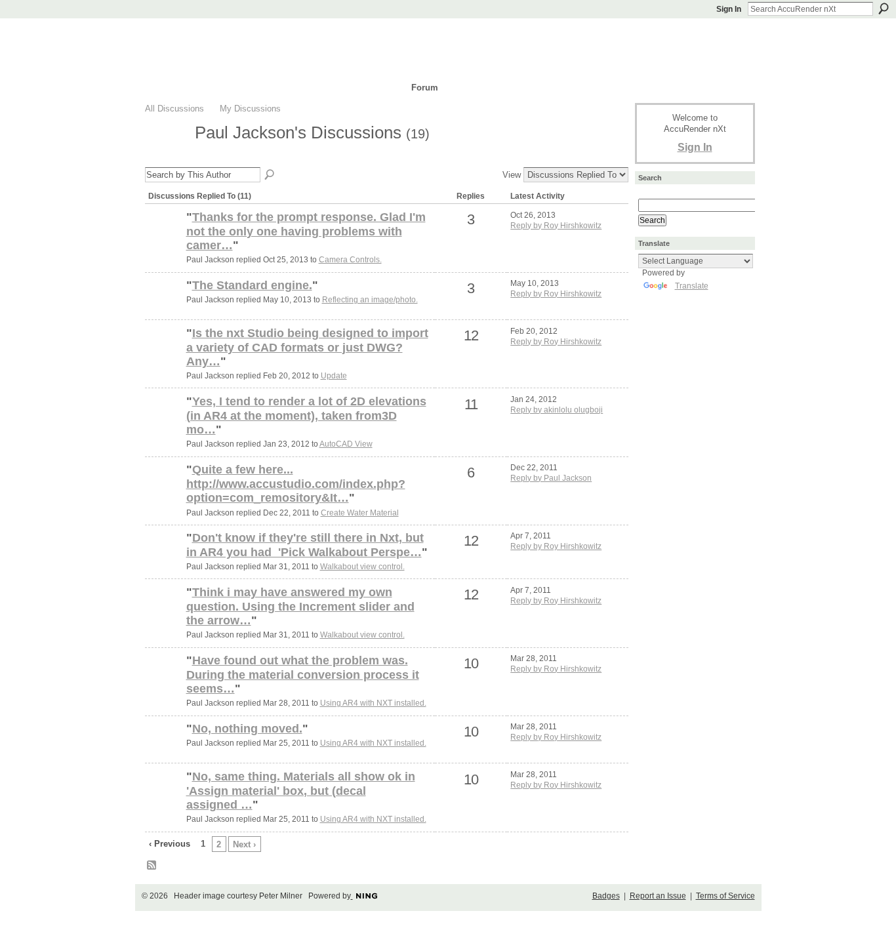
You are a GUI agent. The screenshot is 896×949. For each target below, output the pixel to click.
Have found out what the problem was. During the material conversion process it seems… (302, 674)
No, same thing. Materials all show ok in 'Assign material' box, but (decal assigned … (300, 790)
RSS (152, 866)
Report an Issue (658, 895)
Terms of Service (725, 895)
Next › (244, 844)
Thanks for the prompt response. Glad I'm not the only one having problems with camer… (306, 231)
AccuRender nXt (223, 36)
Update (334, 375)
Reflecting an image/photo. (370, 299)
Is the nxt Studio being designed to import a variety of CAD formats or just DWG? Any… (307, 347)
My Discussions (250, 108)
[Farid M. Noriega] (164, 491)
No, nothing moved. (247, 728)
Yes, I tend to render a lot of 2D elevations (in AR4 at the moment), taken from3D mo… (306, 415)
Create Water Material (360, 512)
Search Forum (270, 175)
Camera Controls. (350, 259)
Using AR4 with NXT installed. (373, 703)
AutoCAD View (346, 444)
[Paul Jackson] (166, 156)
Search (883, 8)
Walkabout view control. (362, 566)
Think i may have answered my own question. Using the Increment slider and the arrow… (300, 606)
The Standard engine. (252, 285)
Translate (691, 286)
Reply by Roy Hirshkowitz (555, 225)
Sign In (728, 9)
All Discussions (174, 108)
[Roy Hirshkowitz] (164, 355)
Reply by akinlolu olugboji (556, 409)
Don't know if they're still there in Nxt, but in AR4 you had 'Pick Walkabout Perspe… (305, 545)
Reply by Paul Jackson (551, 478)
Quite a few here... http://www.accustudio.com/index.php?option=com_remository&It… (295, 483)
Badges (606, 895)
